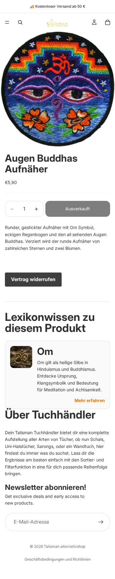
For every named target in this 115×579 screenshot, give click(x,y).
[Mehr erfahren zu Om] (21, 357)
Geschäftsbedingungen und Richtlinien (58, 559)
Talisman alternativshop (64, 546)
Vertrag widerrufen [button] (33, 279)
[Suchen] (20, 22)
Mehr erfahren (90, 400)
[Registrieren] (100, 521)
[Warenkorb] (107, 22)
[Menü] (7, 22)
